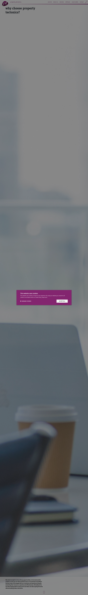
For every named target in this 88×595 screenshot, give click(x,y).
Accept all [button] (62, 301)
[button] (25, 301)
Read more (44, 297)
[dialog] (44, 297)
